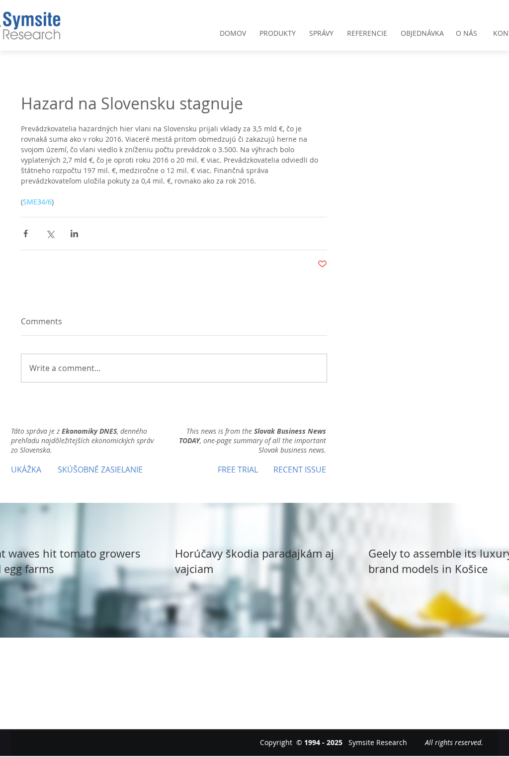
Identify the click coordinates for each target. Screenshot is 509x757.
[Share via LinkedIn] (74, 233)
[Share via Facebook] (25, 233)
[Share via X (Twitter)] (50, 233)
